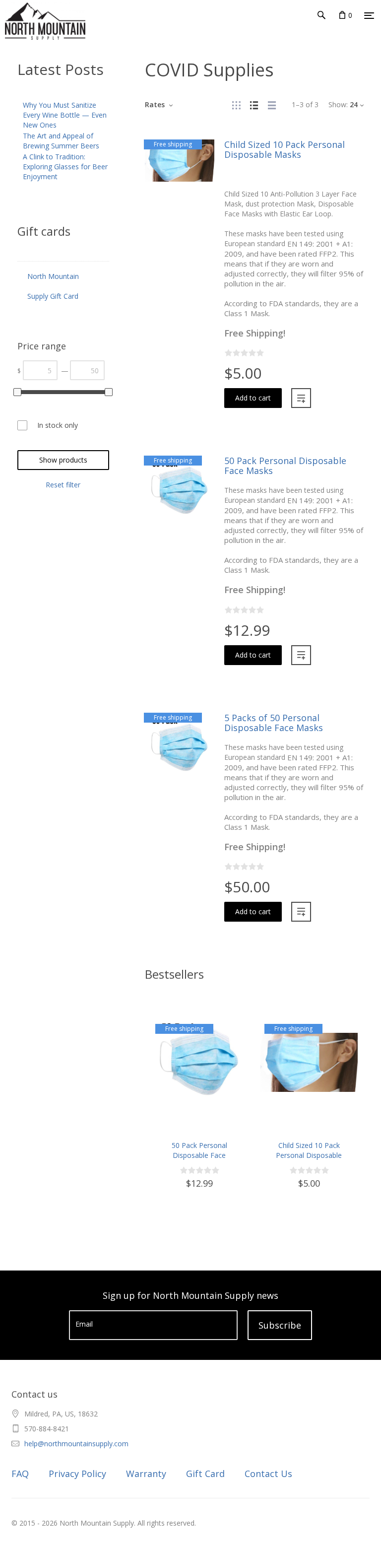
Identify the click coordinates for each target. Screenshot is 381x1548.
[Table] (272, 104)
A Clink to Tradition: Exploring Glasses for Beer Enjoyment (65, 166)
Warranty (146, 1474)
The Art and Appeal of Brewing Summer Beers (61, 140)
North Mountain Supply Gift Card (53, 286)
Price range (41, 346)
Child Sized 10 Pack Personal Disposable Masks (284, 149)
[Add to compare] (301, 398)
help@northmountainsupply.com (76, 1443)
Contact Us (268, 1474)
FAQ (20, 1474)
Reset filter (63, 484)
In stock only (57, 425)
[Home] (24, 34)
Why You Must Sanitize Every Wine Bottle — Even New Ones (65, 115)
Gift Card (205, 1474)
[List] (254, 104)
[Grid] (236, 104)
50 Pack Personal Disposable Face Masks (285, 465)
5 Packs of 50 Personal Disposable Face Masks (273, 723)
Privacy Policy (77, 1474)
